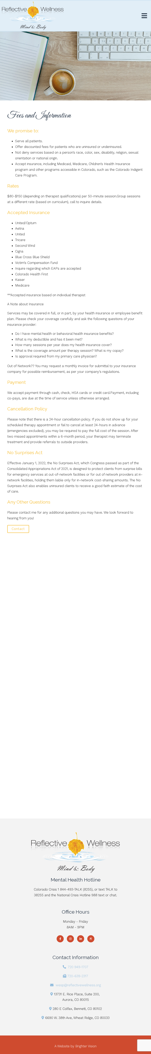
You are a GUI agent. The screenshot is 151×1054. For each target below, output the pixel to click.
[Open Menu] (144, 16)
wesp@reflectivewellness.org (78, 985)
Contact (18, 529)
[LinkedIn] (80, 938)
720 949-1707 (78, 967)
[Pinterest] (90, 938)
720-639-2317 (77, 976)
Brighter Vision (86, 1046)
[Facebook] (60, 938)
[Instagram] (70, 938)
